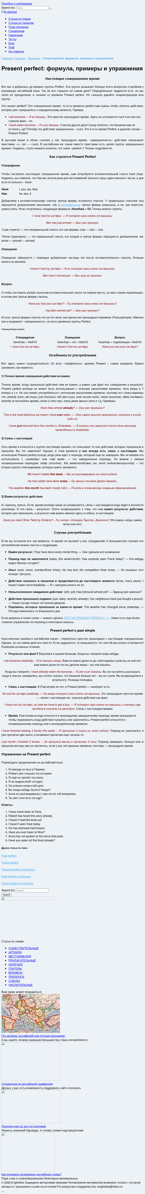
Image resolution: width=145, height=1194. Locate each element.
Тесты (12, 39)
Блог (11, 43)
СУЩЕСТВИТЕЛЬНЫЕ (23, 948)
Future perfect (10, 862)
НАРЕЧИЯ (15, 964)
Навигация (15, 35)
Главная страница (13, 58)
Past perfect (9, 856)
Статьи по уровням (21, 23)
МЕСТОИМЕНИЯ (19, 956)
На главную (16, 51)
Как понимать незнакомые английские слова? (31, 1174)
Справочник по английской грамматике (27, 1084)
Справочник (16, 31)
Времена (34, 58)
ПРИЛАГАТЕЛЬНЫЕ (22, 960)
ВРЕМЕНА (15, 973)
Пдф (11, 47)
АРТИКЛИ (15, 952)
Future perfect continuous (17, 883)
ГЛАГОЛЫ (15, 969)
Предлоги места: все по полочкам (23, 1126)
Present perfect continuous (18, 869)
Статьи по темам (19, 19)
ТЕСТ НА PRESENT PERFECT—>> (87, 618)
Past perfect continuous (16, 876)
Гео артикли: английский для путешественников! (33, 1036)
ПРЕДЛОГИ (16, 977)
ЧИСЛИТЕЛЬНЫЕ (20, 985)
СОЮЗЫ (14, 981)
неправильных (70, 205)
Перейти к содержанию (16, 3)
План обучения (18, 27)
